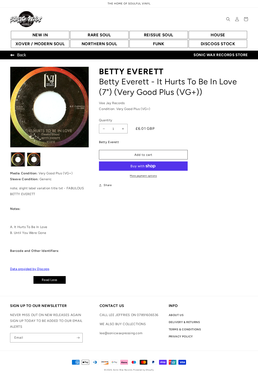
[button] (228, 19)
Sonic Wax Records (123, 370)
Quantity (105, 120)
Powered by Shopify (143, 370)
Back (21, 55)
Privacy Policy (181, 336)
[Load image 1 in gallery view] (18, 159)
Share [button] (108, 185)
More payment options (143, 175)
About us (176, 315)
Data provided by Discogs (29, 269)
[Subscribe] (78, 337)
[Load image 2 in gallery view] (34, 159)
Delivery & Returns (184, 322)
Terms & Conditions (185, 329)
